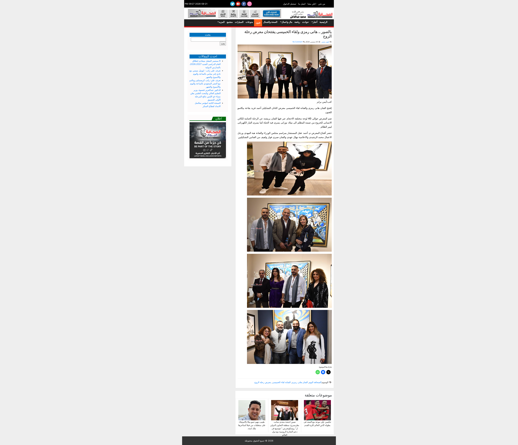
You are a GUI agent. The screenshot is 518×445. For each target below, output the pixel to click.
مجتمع (230, 22)
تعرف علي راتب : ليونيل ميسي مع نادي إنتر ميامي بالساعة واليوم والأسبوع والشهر (205, 73)
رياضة (297, 22)
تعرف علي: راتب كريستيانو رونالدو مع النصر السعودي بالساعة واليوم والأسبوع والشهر (205, 83)
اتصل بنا (301, 3)
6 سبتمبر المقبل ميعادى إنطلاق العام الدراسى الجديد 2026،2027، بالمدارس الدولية (205, 64)
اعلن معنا (312, 3)
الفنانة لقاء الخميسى (281, 382)
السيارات (239, 22)
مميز (323, 42)
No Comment (297, 42)
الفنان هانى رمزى (300, 382)
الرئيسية (323, 22)
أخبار (315, 22)
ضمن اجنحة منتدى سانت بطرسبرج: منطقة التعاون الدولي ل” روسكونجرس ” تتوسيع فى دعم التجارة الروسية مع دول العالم (284, 428)
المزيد (222, 22)
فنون (258, 22)
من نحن (321, 3)
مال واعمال (287, 22)
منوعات (249, 22)
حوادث (305, 22)
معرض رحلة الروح (262, 382)
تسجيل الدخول (289, 3)
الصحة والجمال (270, 22)
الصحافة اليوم (315, 382)
